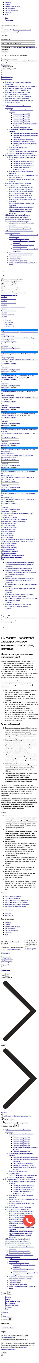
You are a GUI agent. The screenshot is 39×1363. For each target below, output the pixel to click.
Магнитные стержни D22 (21, 118)
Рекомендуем (9, 326)
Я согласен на (20, 48)
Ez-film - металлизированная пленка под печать (17, 541)
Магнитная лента (15, 259)
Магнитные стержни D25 (21, 120)
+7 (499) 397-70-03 (7, 959)
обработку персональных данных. (24, 48)
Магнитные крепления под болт (20, 197)
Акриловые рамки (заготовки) (19, 227)
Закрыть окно (5, 65)
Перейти (4, 297)
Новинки (8, 913)
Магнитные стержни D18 (21, 116)
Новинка (8, 320)
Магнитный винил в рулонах (19, 239)
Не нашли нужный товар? (22, 30)
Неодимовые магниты (8, 553)
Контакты (8, 12)
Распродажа (9, 324)
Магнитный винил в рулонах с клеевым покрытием (23, 246)
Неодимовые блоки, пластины (23, 165)
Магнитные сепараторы (9, 295)
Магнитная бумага (15, 257)
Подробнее (4, 346)
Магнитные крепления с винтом (20, 193)
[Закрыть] (7, 975)
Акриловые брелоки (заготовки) (20, 229)
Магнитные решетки (8, 549)
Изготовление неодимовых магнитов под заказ (22, 168)
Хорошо (4, 1352)
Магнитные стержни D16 (21, 114)
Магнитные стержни (8, 545)
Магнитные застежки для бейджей (16, 94)
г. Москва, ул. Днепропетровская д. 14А (17, 1116)
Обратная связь (6, 957)
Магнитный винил (7, 315)
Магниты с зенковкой (8, 303)
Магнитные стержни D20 (21, 128)
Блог (6, 14)
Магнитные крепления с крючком (20, 189)
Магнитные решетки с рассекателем (21, 153)
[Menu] (1, 969)
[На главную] (6, 971)
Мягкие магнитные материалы (19, 101)
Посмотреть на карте (13, 949)
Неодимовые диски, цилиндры (23, 161)
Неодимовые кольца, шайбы (22, 163)
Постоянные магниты (29, 86)
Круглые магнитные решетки (23, 139)
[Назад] (1, 1126)
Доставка (8, 2)
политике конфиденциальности (14, 1348)
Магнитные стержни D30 (21, 122)
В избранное (5, 350)
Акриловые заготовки (8, 311)
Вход (6, 18)
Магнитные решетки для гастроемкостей (23, 151)
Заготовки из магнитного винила (20, 255)
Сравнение (16, 348)
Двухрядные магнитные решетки (24, 141)
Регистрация (9, 20)
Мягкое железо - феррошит (18, 261)
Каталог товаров (6, 77)
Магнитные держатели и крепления (17, 90)
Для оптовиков (10, 8)
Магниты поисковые (8, 525)
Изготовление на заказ (12, 6)
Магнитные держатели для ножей (20, 209)
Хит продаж (9, 322)
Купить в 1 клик (6, 348)
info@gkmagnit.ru (30, 949)
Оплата (7, 4)
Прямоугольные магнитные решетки (25, 134)
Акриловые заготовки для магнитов (17, 98)
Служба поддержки (11, 10)
